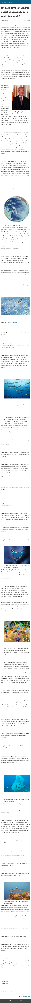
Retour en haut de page (24, 996)
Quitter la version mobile (15, 1001)
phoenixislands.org (15, 225)
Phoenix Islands (4, 981)
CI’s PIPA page (4, 983)
